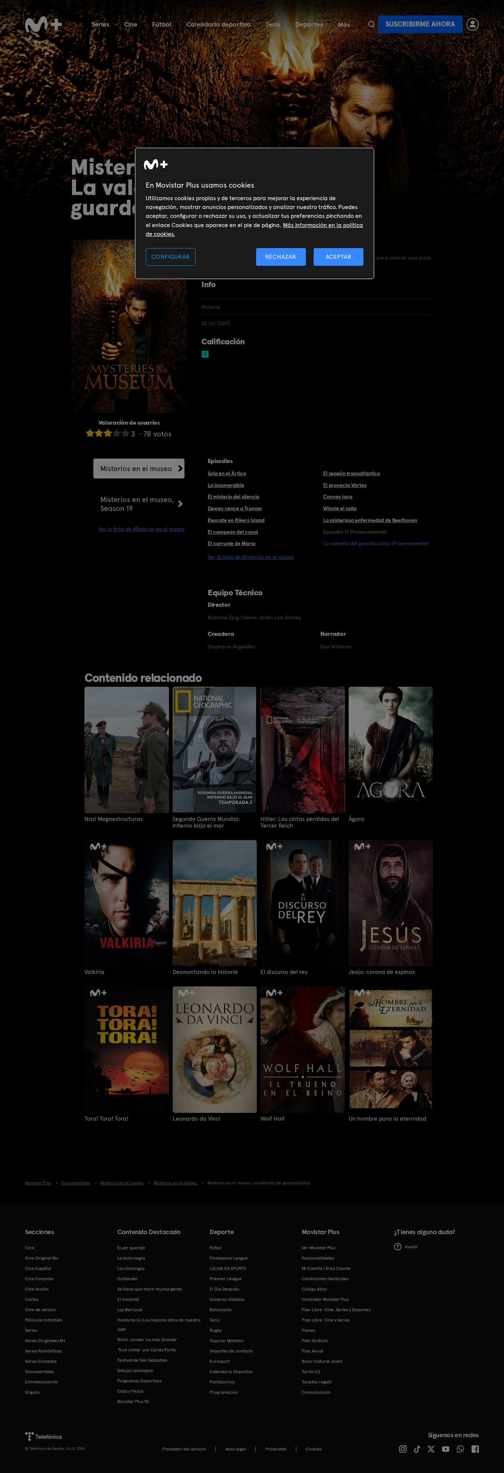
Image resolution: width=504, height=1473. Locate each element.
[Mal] (99, 433)
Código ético (314, 1289)
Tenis (272, 24)
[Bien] (117, 433)
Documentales (39, 1371)
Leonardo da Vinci (196, 1118)
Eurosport (219, 1361)
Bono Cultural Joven (322, 1361)
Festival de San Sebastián (142, 1360)
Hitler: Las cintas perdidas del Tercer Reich (299, 822)
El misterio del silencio (233, 496)
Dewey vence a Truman (235, 508)
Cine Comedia (39, 1278)
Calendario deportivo (218, 24)
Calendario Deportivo (231, 1371)
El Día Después (224, 1289)
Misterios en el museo (136, 468)
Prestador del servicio (184, 1449)
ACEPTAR (339, 256)
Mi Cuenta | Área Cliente (326, 1268)
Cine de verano (40, 1309)
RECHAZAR (280, 256)
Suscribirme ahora (420, 24)
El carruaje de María (231, 543)
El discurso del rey (283, 972)
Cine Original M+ (41, 1258)
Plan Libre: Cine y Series (326, 1320)
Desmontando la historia (205, 972)
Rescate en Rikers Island (236, 520)
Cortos (31, 1299)
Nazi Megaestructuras (113, 819)
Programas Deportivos (139, 1380)
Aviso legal (235, 1449)
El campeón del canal (233, 532)
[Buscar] (371, 24)
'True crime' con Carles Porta (146, 1349)
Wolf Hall (272, 1118)
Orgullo (32, 1392)
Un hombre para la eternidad (387, 1118)
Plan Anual (312, 1351)
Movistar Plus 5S (133, 1401)
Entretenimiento (41, 1382)
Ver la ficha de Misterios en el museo (141, 529)
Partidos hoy (222, 1382)
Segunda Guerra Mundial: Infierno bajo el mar (206, 822)
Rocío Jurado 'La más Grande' (147, 1339)
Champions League (229, 1258)
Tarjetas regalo (317, 1382)
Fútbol (162, 24)
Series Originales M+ (45, 1340)
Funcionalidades (318, 1258)
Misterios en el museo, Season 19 (137, 504)
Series (100, 24)
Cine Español (38, 1268)
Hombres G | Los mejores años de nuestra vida (158, 1324)
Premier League (226, 1278)
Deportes (309, 24)
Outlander (127, 1278)
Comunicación (316, 1392)
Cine (130, 24)
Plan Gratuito (315, 1340)
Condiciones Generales (325, 1278)
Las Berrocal (129, 1309)
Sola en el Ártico (227, 473)
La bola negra (131, 1258)
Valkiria (94, 972)
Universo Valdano (227, 1299)
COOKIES (314, 1449)
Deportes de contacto (231, 1351)
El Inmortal (128, 1299)
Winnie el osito (340, 508)
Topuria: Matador (227, 1340)
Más (344, 24)
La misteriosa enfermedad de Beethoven (370, 520)
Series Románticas (43, 1351)
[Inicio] (43, 24)
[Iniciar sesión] (472, 24)
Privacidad (275, 1449)
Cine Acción (37, 1289)
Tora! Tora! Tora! (106, 1118)
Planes (308, 1330)
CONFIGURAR (170, 256)
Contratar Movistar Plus (325, 1299)
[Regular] (108, 433)
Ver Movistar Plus (318, 1247)
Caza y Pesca (130, 1391)
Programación (224, 1392)
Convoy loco (337, 496)
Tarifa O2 (311, 1371)
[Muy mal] (90, 433)
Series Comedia (40, 1361)
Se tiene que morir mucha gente (149, 1289)
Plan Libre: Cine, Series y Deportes (336, 1309)
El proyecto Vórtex (345, 485)
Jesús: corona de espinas (382, 972)
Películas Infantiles (43, 1320)
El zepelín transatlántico (351, 473)
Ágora (356, 819)
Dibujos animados (135, 1370)
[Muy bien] (125, 433)
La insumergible (226, 485)
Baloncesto (221, 1309)
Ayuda (411, 1246)
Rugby (215, 1330)
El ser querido (131, 1247)
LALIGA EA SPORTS (228, 1268)
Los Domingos (131, 1268)
